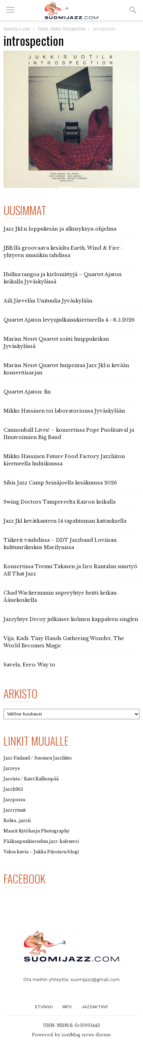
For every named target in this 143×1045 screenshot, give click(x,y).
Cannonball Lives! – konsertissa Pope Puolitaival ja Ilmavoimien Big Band (68, 433)
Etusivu (44, 1006)
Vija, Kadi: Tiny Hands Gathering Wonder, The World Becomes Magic (63, 642)
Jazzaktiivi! (95, 1006)
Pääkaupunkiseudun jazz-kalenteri (41, 841)
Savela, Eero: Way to (29, 665)
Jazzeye (11, 768)
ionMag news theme (86, 1035)
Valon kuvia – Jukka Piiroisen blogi (41, 851)
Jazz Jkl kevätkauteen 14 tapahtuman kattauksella (64, 521)
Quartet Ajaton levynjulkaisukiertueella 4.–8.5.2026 (69, 320)
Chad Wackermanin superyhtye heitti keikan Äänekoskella (60, 596)
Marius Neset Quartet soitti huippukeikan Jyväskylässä (56, 342)
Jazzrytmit (14, 810)
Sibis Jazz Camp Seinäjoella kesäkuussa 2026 (60, 483)
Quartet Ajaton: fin (27, 392)
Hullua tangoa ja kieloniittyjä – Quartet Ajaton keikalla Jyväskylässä (62, 278)
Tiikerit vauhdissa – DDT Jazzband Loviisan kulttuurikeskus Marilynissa (60, 543)
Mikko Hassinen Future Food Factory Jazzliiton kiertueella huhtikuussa (64, 460)
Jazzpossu (14, 799)
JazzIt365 (13, 789)
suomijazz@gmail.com (95, 979)
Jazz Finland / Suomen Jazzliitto (37, 758)
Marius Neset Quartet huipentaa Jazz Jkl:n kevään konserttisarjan (66, 369)
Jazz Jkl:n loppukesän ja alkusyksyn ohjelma (59, 229)
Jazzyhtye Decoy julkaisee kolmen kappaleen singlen (70, 619)
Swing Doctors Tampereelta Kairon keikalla (59, 502)
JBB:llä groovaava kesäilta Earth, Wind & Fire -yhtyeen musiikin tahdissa (63, 251)
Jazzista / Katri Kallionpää (31, 778)
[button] (133, 10)
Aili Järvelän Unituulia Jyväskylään (47, 301)
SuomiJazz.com (16, 28)
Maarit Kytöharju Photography (36, 830)
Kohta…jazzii (17, 820)
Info (67, 1006)
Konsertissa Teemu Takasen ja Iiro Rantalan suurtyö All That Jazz (70, 570)
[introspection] (71, 119)
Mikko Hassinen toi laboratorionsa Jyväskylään (64, 411)
